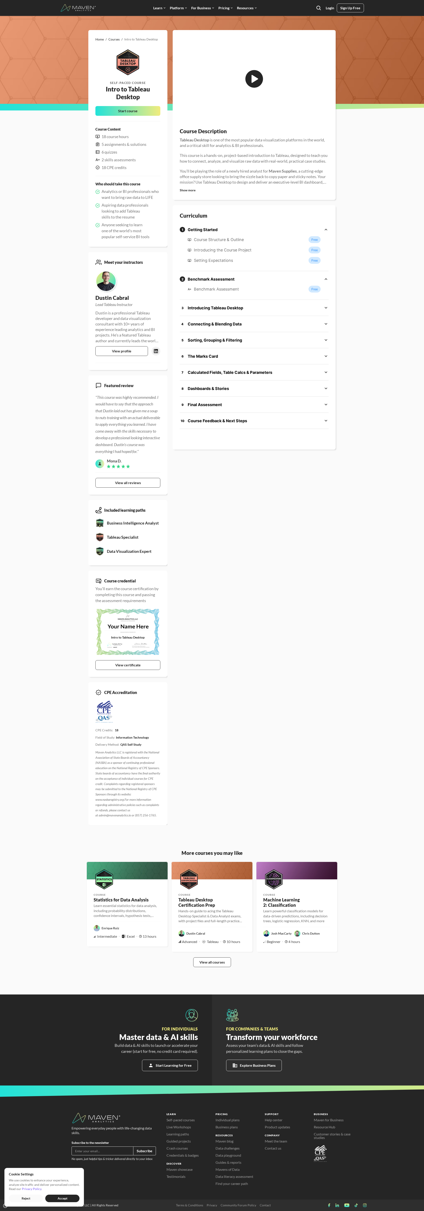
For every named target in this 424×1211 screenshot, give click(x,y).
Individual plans (228, 1120)
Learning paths (178, 1134)
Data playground (228, 1155)
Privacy (212, 1205)
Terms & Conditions (189, 1205)
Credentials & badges (183, 1155)
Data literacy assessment (234, 1176)
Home (99, 39)
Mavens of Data (228, 1169)
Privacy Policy (31, 1189)
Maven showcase (180, 1169)
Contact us (273, 1148)
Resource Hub (324, 1127)
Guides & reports (228, 1162)
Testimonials (176, 1176)
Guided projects (179, 1141)
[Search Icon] (318, 8)
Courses (114, 39)
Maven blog (224, 1141)
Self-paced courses (181, 1120)
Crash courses (177, 1148)
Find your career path (232, 1183)
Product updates (277, 1127)
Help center (273, 1120)
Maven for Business (329, 1120)
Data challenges (228, 1148)
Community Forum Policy (238, 1205)
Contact (265, 1205)
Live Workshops (179, 1127)
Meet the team (276, 1141)
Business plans (227, 1127)
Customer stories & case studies (332, 1136)
